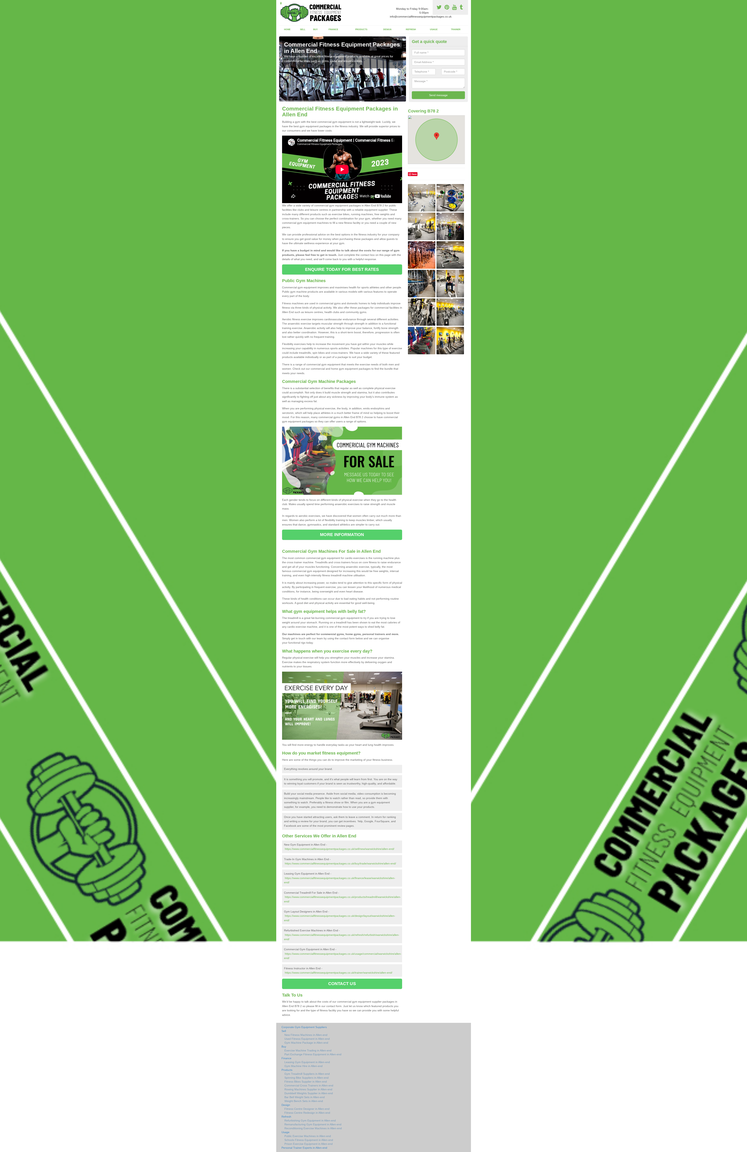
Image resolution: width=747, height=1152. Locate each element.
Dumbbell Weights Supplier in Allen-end (308, 1093)
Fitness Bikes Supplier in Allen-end (305, 1081)
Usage (434, 29)
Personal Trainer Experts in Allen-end (304, 1147)
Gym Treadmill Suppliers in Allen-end (307, 1073)
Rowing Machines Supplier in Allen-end (308, 1089)
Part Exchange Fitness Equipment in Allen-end (312, 1054)
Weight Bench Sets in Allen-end (303, 1101)
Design (387, 29)
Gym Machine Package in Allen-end (306, 1042)
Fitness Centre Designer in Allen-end (307, 1108)
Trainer (455, 29)
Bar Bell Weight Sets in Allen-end (304, 1097)
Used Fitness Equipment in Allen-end (307, 1038)
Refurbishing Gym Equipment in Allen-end (310, 1120)
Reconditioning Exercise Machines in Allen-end (313, 1128)
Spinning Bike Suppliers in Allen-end (306, 1077)
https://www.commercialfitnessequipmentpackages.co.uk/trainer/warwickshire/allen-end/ (338, 972)
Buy (315, 29)
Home (287, 29)
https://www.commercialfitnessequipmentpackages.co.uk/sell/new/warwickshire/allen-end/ (339, 848)
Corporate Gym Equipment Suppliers (304, 1027)
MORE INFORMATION (342, 534)
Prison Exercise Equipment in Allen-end (308, 1143)
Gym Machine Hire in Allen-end (303, 1066)
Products (361, 29)
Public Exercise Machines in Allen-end (307, 1136)
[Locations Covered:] (281, 3)
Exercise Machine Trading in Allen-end (307, 1050)
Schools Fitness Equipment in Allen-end (308, 1139)
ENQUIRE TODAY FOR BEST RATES (342, 269)
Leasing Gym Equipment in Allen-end (307, 1062)
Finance (333, 29)
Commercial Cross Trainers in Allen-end (308, 1085)
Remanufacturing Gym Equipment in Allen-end (312, 1124)
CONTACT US (342, 983)
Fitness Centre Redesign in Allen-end (307, 1112)
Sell (302, 29)
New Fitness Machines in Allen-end (305, 1034)
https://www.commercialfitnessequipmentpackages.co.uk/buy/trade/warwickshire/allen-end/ (340, 863)
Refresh (411, 29)
